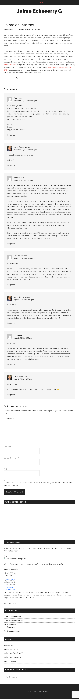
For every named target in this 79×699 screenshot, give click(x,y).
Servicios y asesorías (12, 631)
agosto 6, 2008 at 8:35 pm (23, 180)
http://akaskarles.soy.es (16, 130)
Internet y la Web (10, 65)
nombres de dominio (64, 67)
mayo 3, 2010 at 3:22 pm (23, 379)
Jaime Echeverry (20, 147)
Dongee (17, 335)
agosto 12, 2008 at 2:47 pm (24, 300)
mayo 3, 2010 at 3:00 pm (23, 338)
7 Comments (36, 29)
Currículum (11, 627)
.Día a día (7, 645)
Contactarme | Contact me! (13, 620)
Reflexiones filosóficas (12, 653)
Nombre (7, 447)
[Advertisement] (21, 521)
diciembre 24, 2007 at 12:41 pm (25, 101)
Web (5, 469)
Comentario (9, 419)
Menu (41, 3)
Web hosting (51, 67)
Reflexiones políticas (11, 657)
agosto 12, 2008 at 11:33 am (24, 259)
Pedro (16, 98)
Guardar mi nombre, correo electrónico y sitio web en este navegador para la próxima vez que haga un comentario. (38, 484)
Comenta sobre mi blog (12, 616)
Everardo (17, 178)
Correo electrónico (11, 458)
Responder (11, 135)
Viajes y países (9, 661)
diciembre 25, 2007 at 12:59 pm (25, 150)
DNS (5, 70)
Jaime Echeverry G (39, 11)
